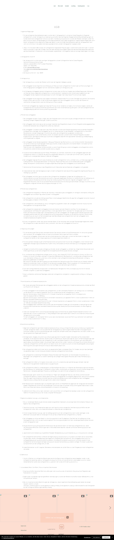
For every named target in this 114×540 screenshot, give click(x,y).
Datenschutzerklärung (8, 538)
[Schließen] (112, 537)
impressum (23, 526)
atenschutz (24, 530)
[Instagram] (67, 517)
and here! (61, 534)
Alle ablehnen (96, 537)
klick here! (51, 534)
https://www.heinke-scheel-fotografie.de (37, 69)
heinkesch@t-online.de (33, 67)
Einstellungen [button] (87, 537)
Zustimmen (106, 537)
